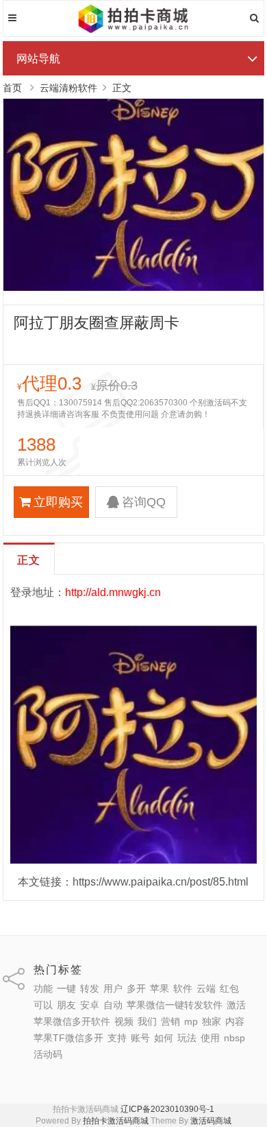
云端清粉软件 (68, 87)
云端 (206, 988)
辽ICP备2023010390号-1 (167, 1109)
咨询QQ (144, 502)
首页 (12, 87)
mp (191, 1021)
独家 (211, 1021)
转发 (89, 988)
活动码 (48, 1054)
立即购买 (58, 502)
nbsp (234, 1037)
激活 (236, 1004)
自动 (113, 1004)
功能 (43, 988)
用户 (113, 988)
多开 (136, 988)
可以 (43, 1004)
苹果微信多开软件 (72, 1021)
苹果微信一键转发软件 (174, 1004)
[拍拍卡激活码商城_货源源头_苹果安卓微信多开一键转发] (134, 30)
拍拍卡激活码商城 (116, 1121)
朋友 (66, 1004)
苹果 (159, 988)
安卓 (89, 1004)
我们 (147, 1021)
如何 (163, 1037)
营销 (170, 1021)
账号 (140, 1037)
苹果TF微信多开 (68, 1037)
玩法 (186, 1037)
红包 (229, 988)
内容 (234, 1021)
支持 (117, 1037)
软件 (182, 988)
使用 (210, 1037)
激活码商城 (210, 1121)
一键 (66, 988)
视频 (124, 1021)
